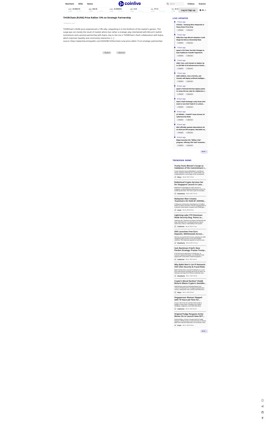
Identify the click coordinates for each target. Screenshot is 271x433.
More (203, 152)
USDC (105, 9)
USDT (63, 9)
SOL (145, 9)
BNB (83, 9)
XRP (125, 9)
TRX (166, 9)
